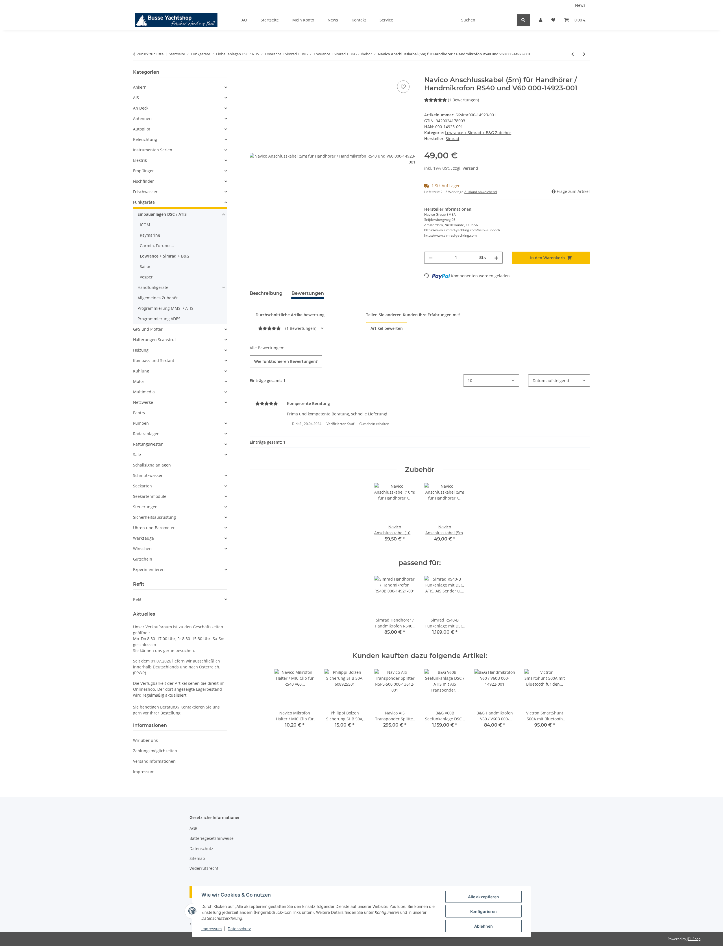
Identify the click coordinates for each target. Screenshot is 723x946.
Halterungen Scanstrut (154, 339)
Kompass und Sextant (153, 360)
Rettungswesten (148, 444)
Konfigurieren (483, 911)
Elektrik (140, 160)
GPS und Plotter (148, 329)
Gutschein (142, 559)
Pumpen (141, 423)
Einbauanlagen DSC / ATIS (162, 214)
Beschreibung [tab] (266, 293)
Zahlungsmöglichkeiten (155, 750)
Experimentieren (149, 569)
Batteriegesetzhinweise (212, 838)
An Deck (140, 108)
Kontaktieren (193, 707)
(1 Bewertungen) (463, 100)
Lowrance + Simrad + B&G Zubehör (478, 132)
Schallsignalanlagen (152, 465)
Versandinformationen (154, 761)
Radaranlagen (146, 433)
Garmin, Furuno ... (157, 245)
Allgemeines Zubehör (158, 297)
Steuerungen (145, 506)
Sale (137, 454)
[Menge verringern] (430, 257)
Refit (137, 599)
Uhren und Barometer (154, 527)
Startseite (270, 20)
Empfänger (143, 170)
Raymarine (150, 235)
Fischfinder (143, 181)
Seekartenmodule (149, 496)
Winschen (142, 548)
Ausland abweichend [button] (480, 191)
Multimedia (144, 391)
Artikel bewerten (387, 328)
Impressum (211, 928)
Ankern (140, 87)
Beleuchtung (145, 139)
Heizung (141, 350)
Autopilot (141, 129)
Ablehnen (483, 926)
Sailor (145, 266)
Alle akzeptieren (483, 896)
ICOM (145, 224)
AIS (136, 97)
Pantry (139, 412)
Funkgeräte (144, 202)
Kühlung (141, 371)
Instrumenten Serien (152, 149)
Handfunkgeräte (153, 287)
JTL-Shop (693, 938)
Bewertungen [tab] (307, 293)
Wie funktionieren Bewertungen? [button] (285, 361)
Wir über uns (145, 740)
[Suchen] (523, 20)
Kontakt (359, 20)
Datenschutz (239, 928)
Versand (470, 168)
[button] (540, 20)
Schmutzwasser (148, 475)
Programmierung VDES (159, 318)
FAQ (243, 20)
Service (386, 20)
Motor (138, 381)
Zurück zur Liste (150, 53)
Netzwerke (143, 402)
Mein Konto (303, 20)
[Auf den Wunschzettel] (403, 86)
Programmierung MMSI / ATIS (165, 308)
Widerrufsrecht (204, 868)
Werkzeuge (143, 538)
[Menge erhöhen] (496, 257)
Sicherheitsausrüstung (154, 517)
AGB (193, 828)
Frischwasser (145, 191)
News (580, 5)
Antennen (142, 118)
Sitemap (197, 858)
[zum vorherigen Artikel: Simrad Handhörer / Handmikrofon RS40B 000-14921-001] (572, 54)
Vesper (146, 277)
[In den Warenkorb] (254, 73)
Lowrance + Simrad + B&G (164, 256)
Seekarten (142, 486)
